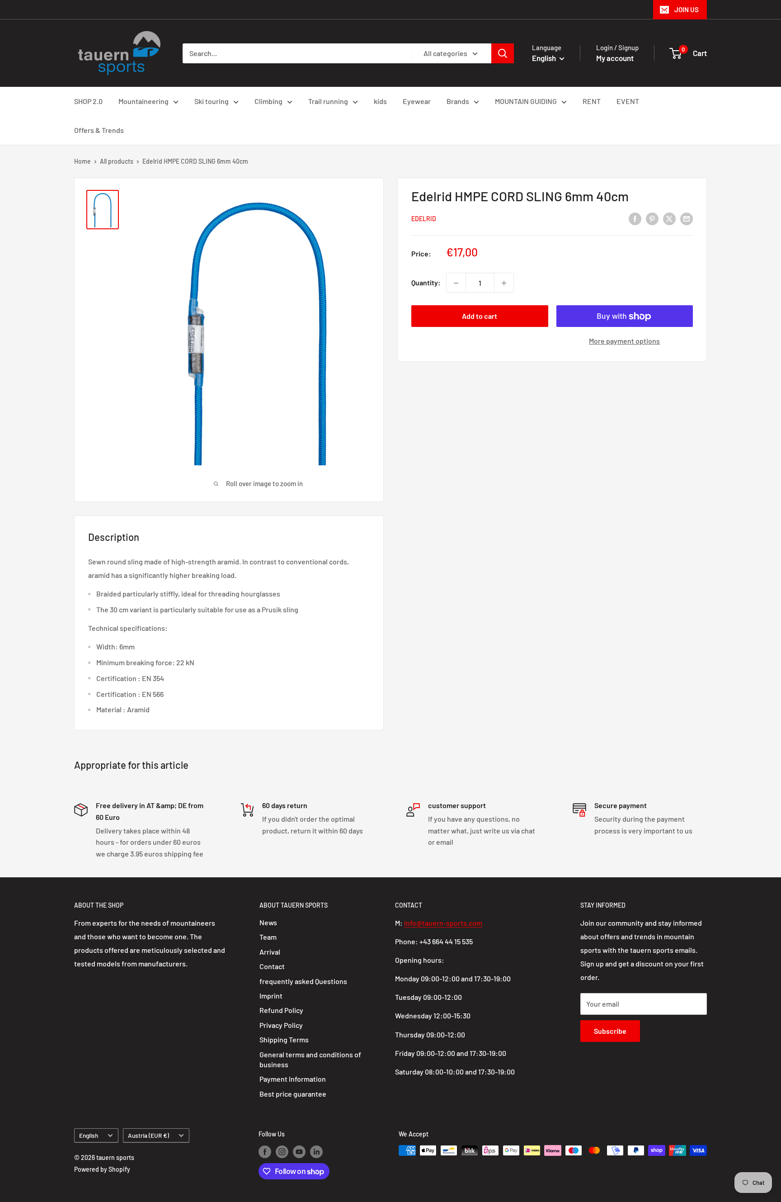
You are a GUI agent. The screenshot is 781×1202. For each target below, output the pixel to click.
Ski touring (211, 101)
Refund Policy (281, 1010)
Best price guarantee (292, 1093)
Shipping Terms (284, 1039)
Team (268, 936)
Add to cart (479, 316)
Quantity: (426, 283)
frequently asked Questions (303, 981)
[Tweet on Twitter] (669, 218)
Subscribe (610, 1031)
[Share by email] (686, 218)
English (88, 1135)
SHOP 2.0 (88, 101)
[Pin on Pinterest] (652, 218)
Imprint (270, 995)
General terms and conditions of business (310, 1059)
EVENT (627, 101)
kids (380, 101)
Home (82, 161)
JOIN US (686, 9)
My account (615, 57)
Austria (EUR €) (148, 1135)
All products (116, 161)
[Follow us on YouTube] (299, 1151)
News (268, 922)
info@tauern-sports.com (443, 922)
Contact (272, 966)
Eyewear (417, 101)
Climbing (268, 101)
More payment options (624, 341)
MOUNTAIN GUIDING (526, 101)
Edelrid (423, 219)
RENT (592, 101)
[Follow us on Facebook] (265, 1151)
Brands (458, 101)
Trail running (328, 101)
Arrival (269, 951)
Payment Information (292, 1078)
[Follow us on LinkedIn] (316, 1151)
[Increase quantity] (503, 283)
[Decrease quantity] (456, 283)
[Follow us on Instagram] (282, 1151)
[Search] (502, 53)
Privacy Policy (281, 1025)
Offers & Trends (99, 130)
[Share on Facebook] (635, 218)
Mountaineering (143, 101)
